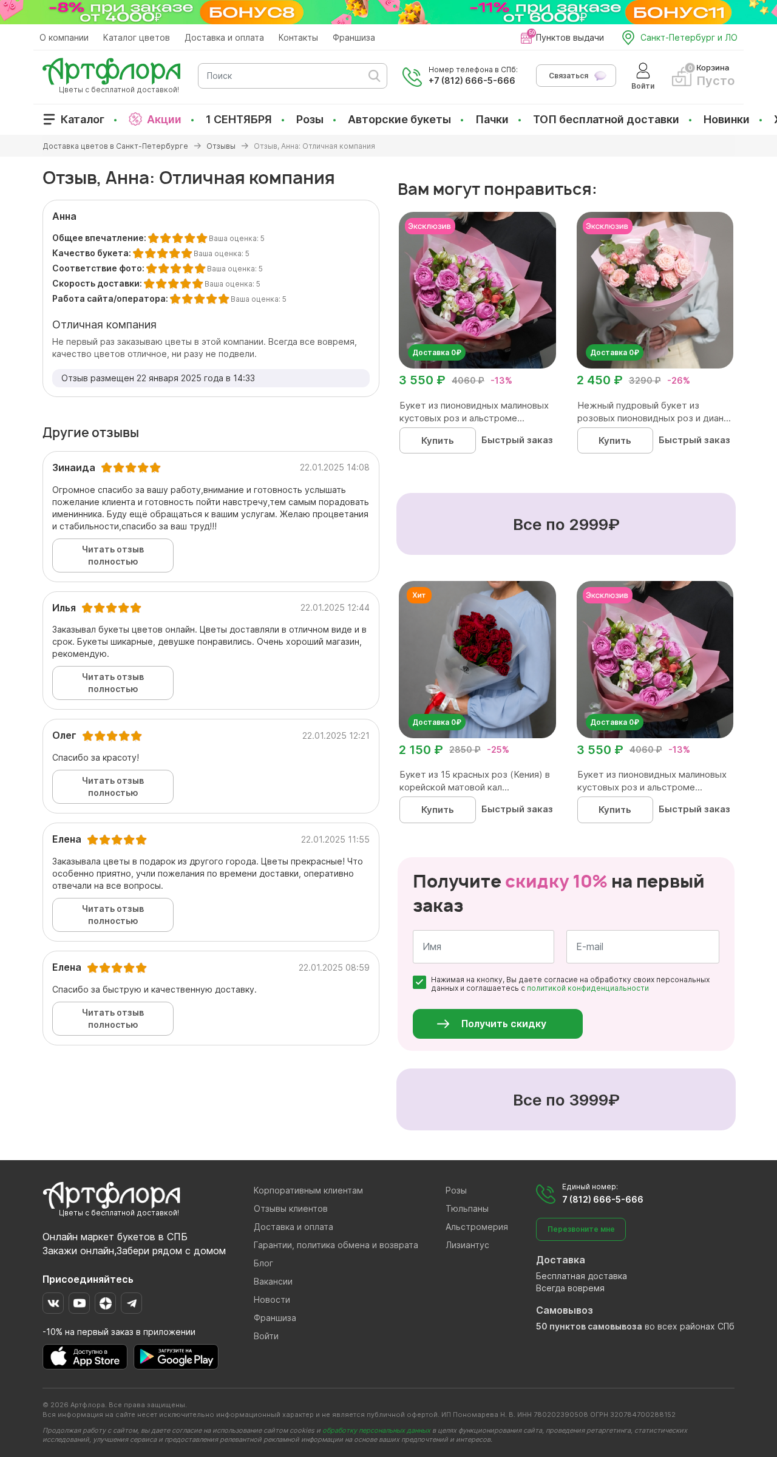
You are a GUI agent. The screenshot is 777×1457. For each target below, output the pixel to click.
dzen (105, 1303)
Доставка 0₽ (436, 352)
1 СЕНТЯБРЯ (239, 119)
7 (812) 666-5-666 (602, 1199)
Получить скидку (503, 1023)
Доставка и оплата (224, 37)
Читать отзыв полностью (113, 555)
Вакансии (273, 1281)
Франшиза (354, 37)
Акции (164, 119)
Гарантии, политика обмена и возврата (336, 1245)
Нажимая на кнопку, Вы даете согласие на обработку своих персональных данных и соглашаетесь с (570, 984)
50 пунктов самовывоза (589, 1326)
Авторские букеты (399, 119)
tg (131, 1303)
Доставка (560, 1260)
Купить (437, 440)
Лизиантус (467, 1245)
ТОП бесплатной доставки (606, 119)
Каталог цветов (136, 37)
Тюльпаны (467, 1208)
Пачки (492, 119)
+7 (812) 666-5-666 (472, 80)
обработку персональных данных (376, 1430)
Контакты (298, 37)
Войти (266, 1336)
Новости (272, 1299)
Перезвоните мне (581, 1229)
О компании (64, 37)
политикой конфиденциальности (588, 988)
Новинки (727, 119)
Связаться (568, 75)
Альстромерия (477, 1226)
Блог (263, 1263)
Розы (310, 119)
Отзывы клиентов (291, 1208)
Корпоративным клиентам (308, 1190)
